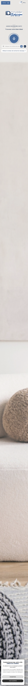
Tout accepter (13, 680)
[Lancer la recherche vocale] (14, 38)
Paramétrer (13, 676)
